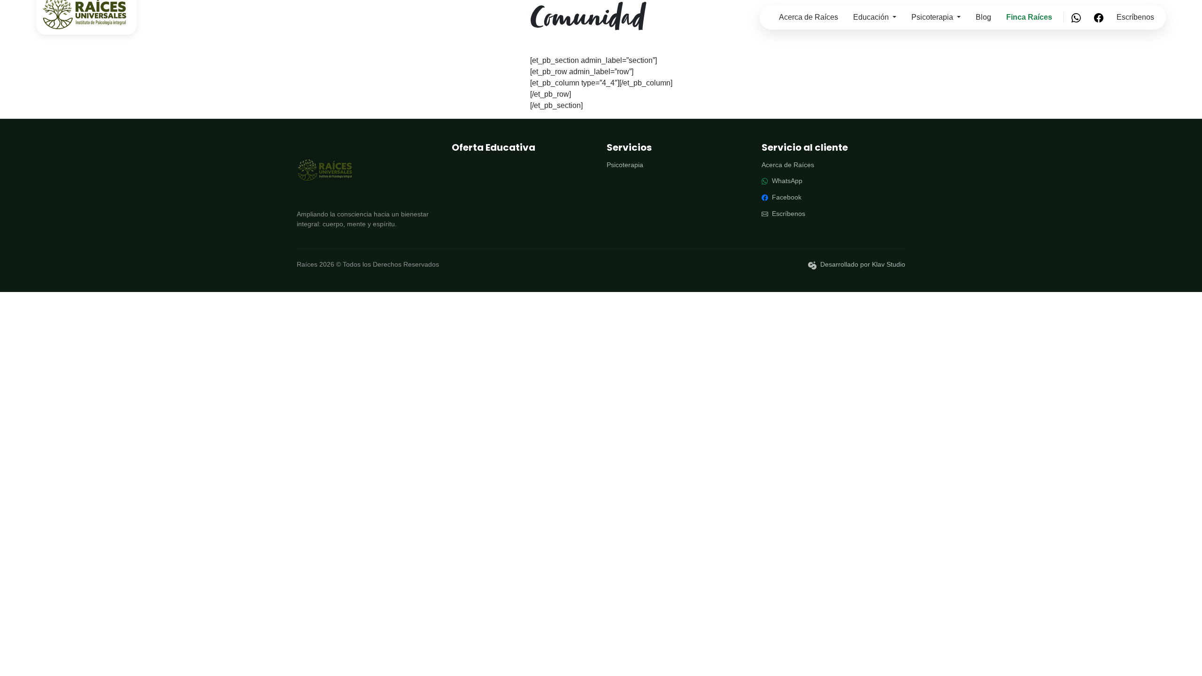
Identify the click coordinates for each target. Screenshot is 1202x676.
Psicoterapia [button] (933, 17)
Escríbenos (1135, 17)
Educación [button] (872, 17)
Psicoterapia (625, 165)
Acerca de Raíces (808, 17)
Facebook (785, 197)
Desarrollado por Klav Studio (862, 264)
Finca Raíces (1029, 17)
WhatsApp (786, 180)
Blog (983, 17)
